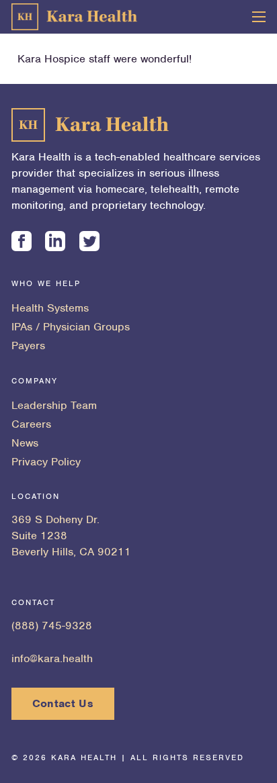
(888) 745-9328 (51, 625)
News (24, 443)
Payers (28, 345)
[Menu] (258, 17)
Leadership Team (54, 405)
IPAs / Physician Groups (70, 327)
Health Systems (50, 308)
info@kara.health (52, 658)
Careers (31, 424)
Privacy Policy (46, 462)
